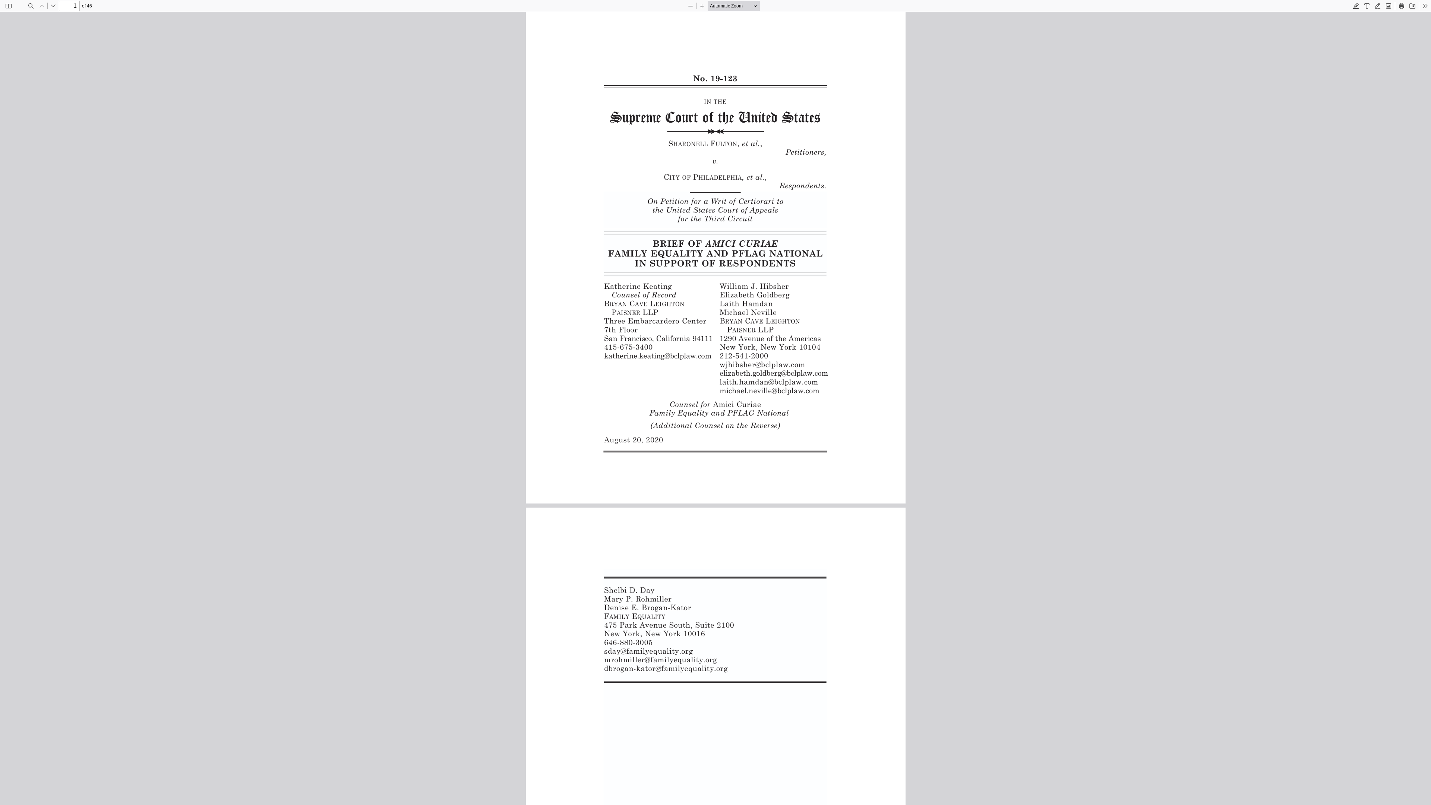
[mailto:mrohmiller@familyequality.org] (662, 660)
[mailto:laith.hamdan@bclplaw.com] (769, 382)
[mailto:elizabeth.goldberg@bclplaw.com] (774, 373)
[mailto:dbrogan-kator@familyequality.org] (667, 668)
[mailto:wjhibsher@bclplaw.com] (762, 364)
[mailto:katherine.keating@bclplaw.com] (658, 355)
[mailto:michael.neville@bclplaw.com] (769, 390)
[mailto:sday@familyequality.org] (649, 651)
